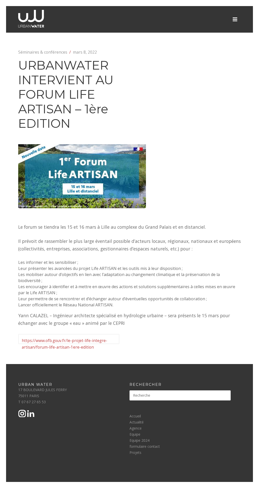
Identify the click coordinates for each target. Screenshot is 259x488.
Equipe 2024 (139, 440)
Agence (136, 428)
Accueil (135, 416)
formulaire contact (145, 446)
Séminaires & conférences (42, 52)
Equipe (135, 434)
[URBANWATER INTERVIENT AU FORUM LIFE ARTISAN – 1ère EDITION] (82, 207)
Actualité (137, 422)
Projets (135, 452)
